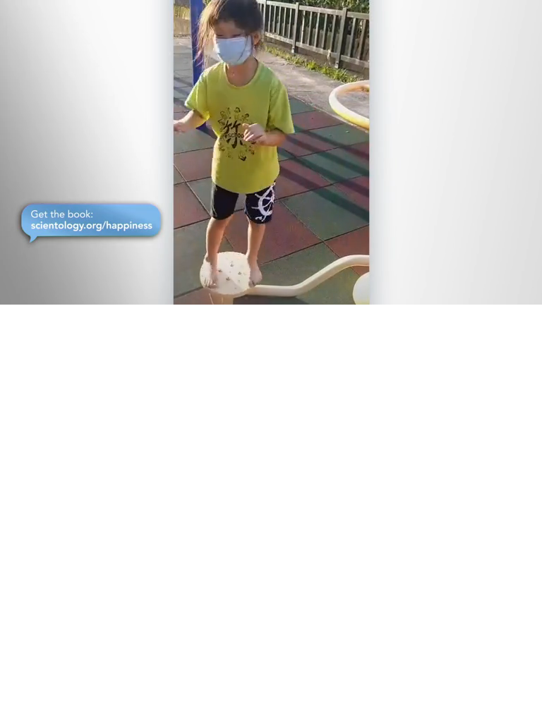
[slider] (281, 291)
